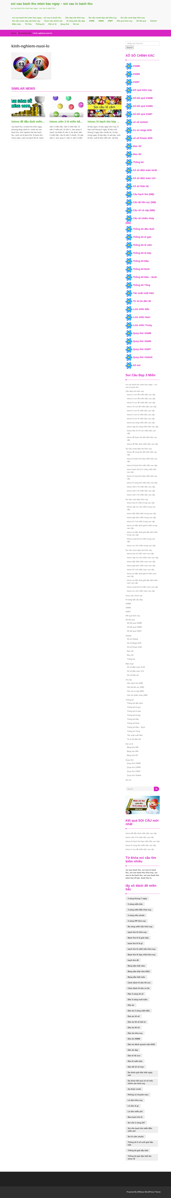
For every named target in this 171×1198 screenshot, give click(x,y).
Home (13, 33)
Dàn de (131, 1005)
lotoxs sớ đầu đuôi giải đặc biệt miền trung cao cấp (142, 533)
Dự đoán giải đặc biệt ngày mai (140, 1073)
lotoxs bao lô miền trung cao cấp (140, 503)
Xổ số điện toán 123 (144, 178)
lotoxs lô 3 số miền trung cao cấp (141, 521)
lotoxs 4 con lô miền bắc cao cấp (141, 410)
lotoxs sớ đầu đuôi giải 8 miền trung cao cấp (142, 526)
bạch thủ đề (133, 960)
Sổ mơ (76, 24)
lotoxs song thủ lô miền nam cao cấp (142, 587)
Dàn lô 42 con (134, 1056)
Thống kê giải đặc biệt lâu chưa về (139, 1157)
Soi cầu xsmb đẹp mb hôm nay (103, 18)
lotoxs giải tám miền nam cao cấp (141, 565)
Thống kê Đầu (141, 261)
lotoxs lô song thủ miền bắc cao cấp (142, 483)
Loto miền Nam (141, 317)
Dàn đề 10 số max (136, 1067)
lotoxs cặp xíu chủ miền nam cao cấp (142, 557)
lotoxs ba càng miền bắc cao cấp (141, 423)
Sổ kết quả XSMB (143, 98)
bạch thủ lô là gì (135, 943)
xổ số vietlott (140, 122)
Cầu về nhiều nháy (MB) (137, 695)
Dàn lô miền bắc (135, 1061)
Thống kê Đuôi (141, 269)
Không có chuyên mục (138, 1095)
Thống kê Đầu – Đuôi (145, 277)
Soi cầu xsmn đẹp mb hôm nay (26, 21)
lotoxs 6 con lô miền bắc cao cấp (141, 414)
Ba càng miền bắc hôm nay (140, 926)
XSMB (91, 21)
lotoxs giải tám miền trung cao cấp (141, 517)
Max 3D (137, 146)
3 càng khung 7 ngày (137, 898)
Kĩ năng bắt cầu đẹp (76, 21)
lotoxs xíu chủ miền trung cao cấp (141, 545)
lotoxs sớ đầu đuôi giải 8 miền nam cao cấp (141, 574)
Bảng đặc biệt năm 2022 (139, 971)
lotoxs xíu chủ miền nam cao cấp (141, 591)
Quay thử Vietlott (142, 357)
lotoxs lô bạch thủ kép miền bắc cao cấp (104, 121)
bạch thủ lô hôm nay (137, 932)
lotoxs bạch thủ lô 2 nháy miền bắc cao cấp (141, 470)
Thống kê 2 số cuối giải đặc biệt (140, 1143)
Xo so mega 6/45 (142, 130)
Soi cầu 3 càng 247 (136, 1123)
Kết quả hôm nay (124, 21)
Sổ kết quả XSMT (142, 114)
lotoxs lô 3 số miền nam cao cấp (140, 569)
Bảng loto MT (132, 755)
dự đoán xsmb (134, 1089)
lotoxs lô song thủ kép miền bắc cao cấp (142, 477)
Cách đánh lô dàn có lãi (138, 988)
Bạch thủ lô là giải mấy (138, 938)
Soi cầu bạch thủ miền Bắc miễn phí (140, 1129)
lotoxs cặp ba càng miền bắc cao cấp (142, 427)
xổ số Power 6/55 (142, 138)
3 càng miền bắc (135, 904)
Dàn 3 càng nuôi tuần (137, 999)
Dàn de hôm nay (135, 1033)
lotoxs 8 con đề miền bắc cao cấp (141, 402)
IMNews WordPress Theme (149, 1192)
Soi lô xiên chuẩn (136, 1136)
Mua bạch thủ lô (135, 1117)
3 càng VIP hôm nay (137, 921)
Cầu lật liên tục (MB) (144, 202)
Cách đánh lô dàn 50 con (139, 983)
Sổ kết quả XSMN (143, 106)
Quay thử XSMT (142, 349)
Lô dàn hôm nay (135, 1100)
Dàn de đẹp (133, 1050)
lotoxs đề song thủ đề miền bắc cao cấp (142, 453)
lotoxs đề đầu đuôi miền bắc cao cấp (28, 121)
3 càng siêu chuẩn (136, 915)
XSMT (110, 21)
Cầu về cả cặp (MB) (144, 210)
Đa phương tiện (25, 33)
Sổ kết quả (141, 21)
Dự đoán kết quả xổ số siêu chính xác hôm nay (140, 1082)
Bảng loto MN (132, 751)
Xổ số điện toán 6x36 (145, 170)
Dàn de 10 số (134, 1016)
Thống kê (40, 24)
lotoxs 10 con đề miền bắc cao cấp (141, 406)
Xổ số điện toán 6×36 (136, 667)
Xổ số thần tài (141, 186)
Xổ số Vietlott (132, 639)
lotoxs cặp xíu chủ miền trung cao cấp (141, 508)
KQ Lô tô (52, 24)
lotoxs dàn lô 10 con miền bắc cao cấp (141, 432)
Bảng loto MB (132, 747)
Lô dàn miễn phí (135, 1111)
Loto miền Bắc (141, 309)
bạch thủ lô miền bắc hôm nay (141, 949)
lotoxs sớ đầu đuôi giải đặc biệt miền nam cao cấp (142, 581)
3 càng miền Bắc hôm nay (139, 910)
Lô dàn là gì (133, 1106)
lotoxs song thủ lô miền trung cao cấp (141, 540)
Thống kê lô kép (142, 253)
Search (130, 47)
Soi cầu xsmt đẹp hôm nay (133, 18)
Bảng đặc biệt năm (136, 966)
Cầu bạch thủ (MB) (143, 194)
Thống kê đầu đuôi (143, 229)
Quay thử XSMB (142, 333)
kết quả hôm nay (142, 90)
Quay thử (65, 24)
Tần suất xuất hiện (143, 293)
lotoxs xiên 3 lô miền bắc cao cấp (66, 121)
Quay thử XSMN (142, 341)
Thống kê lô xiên (142, 245)
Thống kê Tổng (141, 285)
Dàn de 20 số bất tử (137, 1022)
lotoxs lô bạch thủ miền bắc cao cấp (142, 465)
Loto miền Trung (142, 325)
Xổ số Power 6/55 (134, 647)
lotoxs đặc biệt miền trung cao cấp (141, 513)
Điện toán (16, 24)
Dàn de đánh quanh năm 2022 (141, 1044)
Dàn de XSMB (134, 1039)
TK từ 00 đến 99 (142, 301)
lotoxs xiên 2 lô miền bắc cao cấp (141, 487)
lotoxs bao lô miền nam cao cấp (140, 553)
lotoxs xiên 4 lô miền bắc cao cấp (141, 495)
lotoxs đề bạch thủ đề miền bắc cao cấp (142, 438)
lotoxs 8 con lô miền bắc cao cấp (141, 419)
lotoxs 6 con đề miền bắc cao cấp (141, 398)
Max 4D (137, 154)
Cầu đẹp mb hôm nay (75, 18)
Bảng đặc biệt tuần (136, 977)
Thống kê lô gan (142, 237)
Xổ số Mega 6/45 (134, 643)
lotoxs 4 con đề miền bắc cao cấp (141, 394)
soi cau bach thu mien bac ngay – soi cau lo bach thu (52, 3)
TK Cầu (28, 24)
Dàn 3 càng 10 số (135, 994)
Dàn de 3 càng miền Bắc (139, 1011)
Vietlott (153, 21)
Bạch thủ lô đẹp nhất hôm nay (141, 955)
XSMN (101, 21)
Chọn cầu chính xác (53, 21)
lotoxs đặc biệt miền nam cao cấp (141, 561)
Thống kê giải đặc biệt (138, 1150)
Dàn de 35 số (134, 1027)
